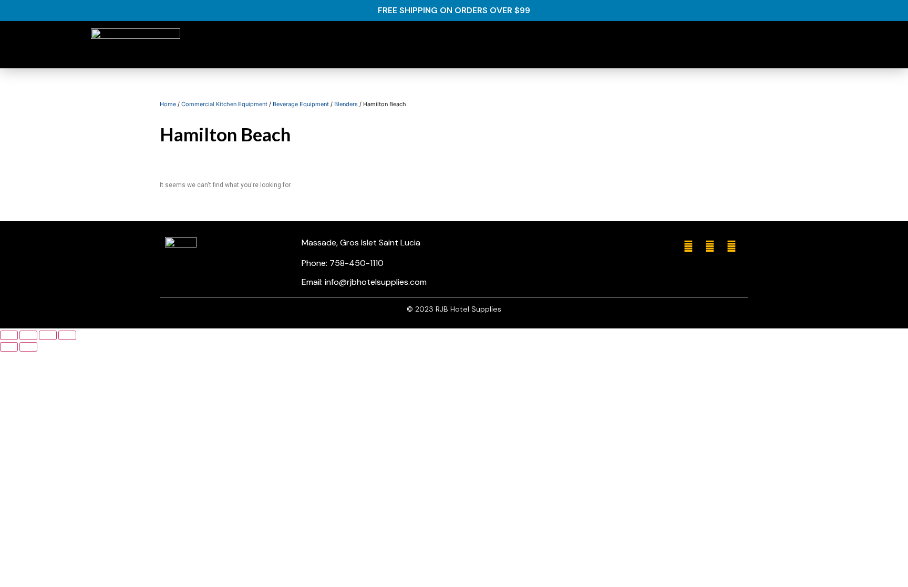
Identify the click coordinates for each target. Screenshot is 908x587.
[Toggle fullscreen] (48, 335)
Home (168, 104)
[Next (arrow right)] (28, 347)
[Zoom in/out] (67, 335)
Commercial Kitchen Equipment (224, 104)
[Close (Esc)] (9, 335)
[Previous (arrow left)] (9, 347)
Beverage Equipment (301, 104)
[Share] (28, 335)
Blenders (346, 104)
